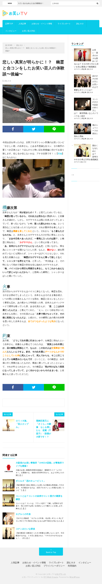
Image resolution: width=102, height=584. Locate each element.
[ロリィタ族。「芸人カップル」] (8, 425)
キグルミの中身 (23, 514)
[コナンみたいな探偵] (8, 533)
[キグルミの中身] (8, 518)
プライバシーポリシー (54, 565)
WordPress (74, 577)
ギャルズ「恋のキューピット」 (31, 481)
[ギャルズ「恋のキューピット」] (8, 485)
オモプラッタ (60, 574)
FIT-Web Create (51, 577)
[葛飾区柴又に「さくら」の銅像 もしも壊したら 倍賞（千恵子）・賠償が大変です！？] (58, 425)
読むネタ (80, 23)
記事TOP (9, 23)
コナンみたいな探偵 (25, 528)
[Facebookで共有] (13, 129)
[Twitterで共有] (33, 129)
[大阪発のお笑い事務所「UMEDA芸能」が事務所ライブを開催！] (8, 467)
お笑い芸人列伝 (28, 31)
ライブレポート (64, 23)
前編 (60, 153)
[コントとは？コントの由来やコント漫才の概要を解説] (8, 500)
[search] (97, 3)
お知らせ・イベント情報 (42, 23)
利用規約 (72, 565)
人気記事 (22, 23)
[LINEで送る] (54, 129)
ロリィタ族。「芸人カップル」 (22, 423)
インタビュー (10, 31)
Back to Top (51, 552)
